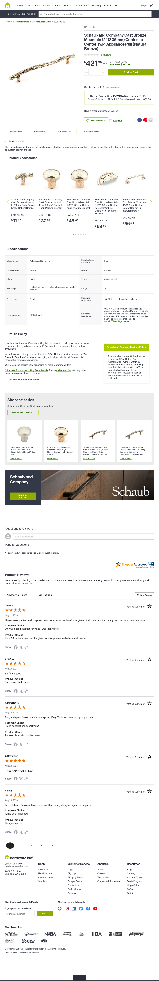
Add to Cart (131, 72)
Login (144, 5)
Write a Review (144, 595)
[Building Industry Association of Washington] (28, 941)
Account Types (134, 877)
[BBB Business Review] (115, 934)
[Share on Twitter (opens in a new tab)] (21, 647)
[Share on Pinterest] (145, 119)
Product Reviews (91, 131)
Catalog (131, 873)
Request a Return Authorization (24, 379)
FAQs (130, 889)
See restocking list (38, 343)
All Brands (43, 869)
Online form (136, 356)
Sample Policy (75, 881)
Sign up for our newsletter (18, 908)
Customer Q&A (65, 131)
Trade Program (134, 881)
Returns (72, 893)
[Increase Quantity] (103, 72)
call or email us (63, 370)
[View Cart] (151, 5)
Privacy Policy (11, 953)
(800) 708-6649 (28, 14)
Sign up (44, 913)
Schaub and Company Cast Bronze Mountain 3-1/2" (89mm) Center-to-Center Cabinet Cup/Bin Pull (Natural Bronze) (106, 206)
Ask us (114, 111)
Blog (129, 869)
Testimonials (103, 877)
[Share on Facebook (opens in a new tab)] (16, 647)
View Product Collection (23, 412)
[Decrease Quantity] (86, 72)
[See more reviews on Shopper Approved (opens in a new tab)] (26, 647)
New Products (45, 873)
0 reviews (106, 54)
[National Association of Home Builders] (44, 941)
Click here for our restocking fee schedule (26, 370)
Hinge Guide (133, 885)
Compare (117, 120)
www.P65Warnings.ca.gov (116, 321)
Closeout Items (45, 877)
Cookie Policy (25, 953)
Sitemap (35, 953)
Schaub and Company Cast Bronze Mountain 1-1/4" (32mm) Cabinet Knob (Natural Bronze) (50, 203)
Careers (101, 873)
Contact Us (73, 885)
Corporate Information (108, 881)
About (100, 869)
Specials (42, 881)
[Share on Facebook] (139, 119)
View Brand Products (23, 496)
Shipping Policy (75, 877)
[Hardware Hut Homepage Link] (9, 5)
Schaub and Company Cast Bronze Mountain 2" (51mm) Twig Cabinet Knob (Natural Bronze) (23, 203)
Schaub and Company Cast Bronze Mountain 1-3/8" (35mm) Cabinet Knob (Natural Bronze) (78, 203)
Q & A (130, 893)
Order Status (74, 889)
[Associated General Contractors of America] (10, 941)
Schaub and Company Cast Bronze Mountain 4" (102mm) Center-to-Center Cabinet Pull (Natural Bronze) (134, 205)
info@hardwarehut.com (16, 866)
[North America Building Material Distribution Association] (136, 934)
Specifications (16, 131)
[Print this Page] (150, 119)
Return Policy (40, 131)
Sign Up (72, 873)
